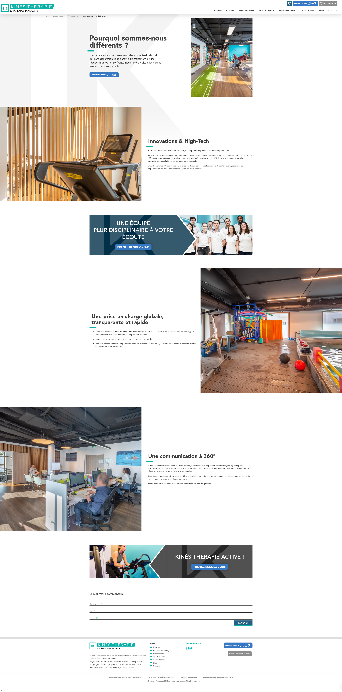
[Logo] (28, 8)
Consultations (159, 660)
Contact (156, 666)
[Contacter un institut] (289, 3)
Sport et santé (159, 656)
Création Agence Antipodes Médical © (218, 677)
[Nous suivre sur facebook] (186, 648)
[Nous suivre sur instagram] (190, 648)
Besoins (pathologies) (162, 650)
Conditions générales (189, 677)
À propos (157, 647)
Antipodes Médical (163, 681)
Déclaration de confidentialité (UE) (161, 677)
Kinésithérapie (159, 653)
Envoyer (243, 623)
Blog (155, 663)
